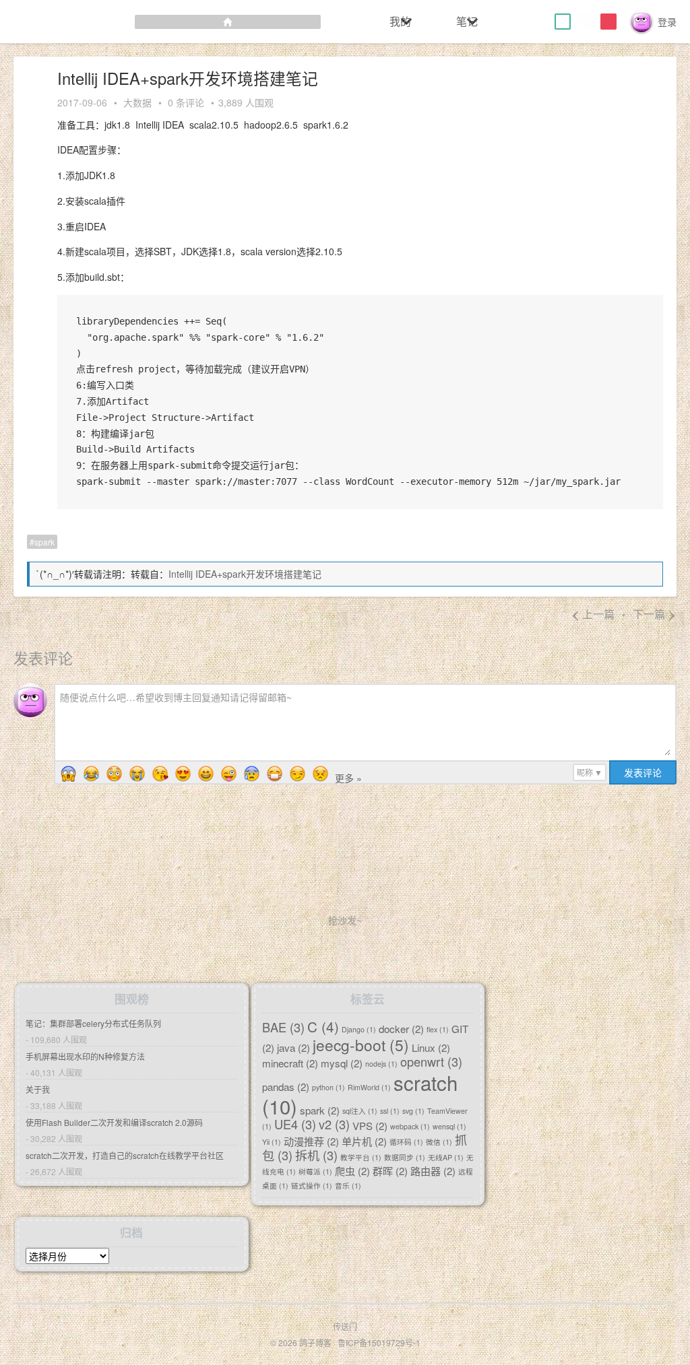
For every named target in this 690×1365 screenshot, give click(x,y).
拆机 (316, 1155)
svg (413, 1111)
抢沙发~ (345, 920)
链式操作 (311, 1186)
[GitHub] (585, 21)
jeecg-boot (361, 1044)
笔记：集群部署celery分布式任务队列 (93, 1023)
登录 (667, 21)
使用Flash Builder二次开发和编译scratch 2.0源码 (114, 1122)
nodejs (381, 1064)
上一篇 (593, 614)
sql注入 (359, 1111)
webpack (410, 1127)
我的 (400, 21)
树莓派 (315, 1172)
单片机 (364, 1141)
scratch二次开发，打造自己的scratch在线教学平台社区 (125, 1155)
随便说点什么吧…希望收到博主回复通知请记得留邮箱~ (176, 697)
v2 (334, 1124)
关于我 (38, 1089)
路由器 (433, 1171)
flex (438, 1029)
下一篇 (655, 614)
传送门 (345, 1326)
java (293, 1047)
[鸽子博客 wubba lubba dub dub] (160, 21)
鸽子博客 (315, 1342)
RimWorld (369, 1087)
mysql (342, 1062)
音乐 (348, 1186)
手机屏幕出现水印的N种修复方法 (85, 1056)
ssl (390, 1111)
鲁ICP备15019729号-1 (379, 1342)
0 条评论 (186, 102)
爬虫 (352, 1171)
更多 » (348, 778)
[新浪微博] (608, 21)
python (328, 1087)
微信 (439, 1142)
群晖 (390, 1171)
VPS (369, 1126)
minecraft (290, 1062)
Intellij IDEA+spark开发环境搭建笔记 (244, 573)
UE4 (295, 1124)
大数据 (137, 102)
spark (44, 541)
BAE (283, 1027)
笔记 (467, 21)
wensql (449, 1127)
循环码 (406, 1142)
